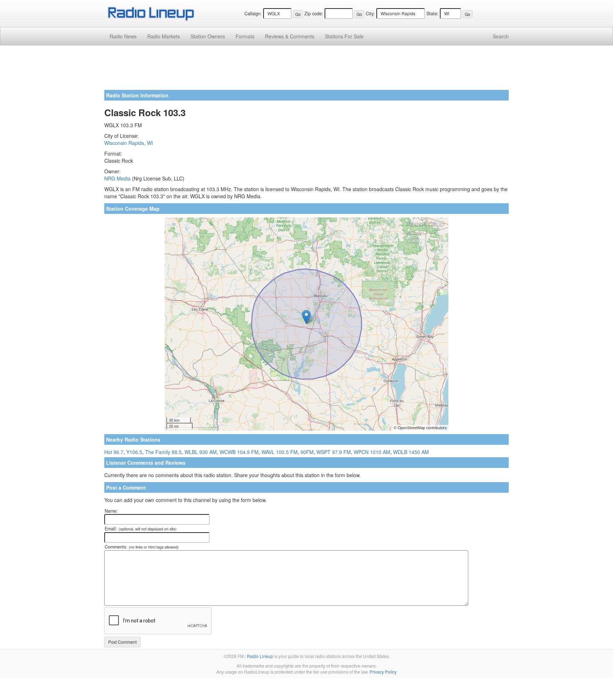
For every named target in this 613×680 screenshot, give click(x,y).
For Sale (344, 36)
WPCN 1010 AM (372, 451)
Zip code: (313, 13)
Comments (289, 36)
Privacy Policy (383, 672)
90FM (307, 451)
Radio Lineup (260, 656)
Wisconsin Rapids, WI (128, 142)
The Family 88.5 (163, 451)
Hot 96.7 (113, 451)
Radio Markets (163, 36)
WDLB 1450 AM (411, 451)
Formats (245, 36)
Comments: (142, 547)
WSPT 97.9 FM (333, 451)
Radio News (123, 36)
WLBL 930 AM (200, 451)
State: (432, 13)
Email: (141, 528)
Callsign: (253, 13)
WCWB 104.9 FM (239, 451)
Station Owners (207, 36)
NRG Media (117, 178)
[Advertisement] (306, 70)
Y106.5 (134, 451)
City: (370, 13)
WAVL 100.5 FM (279, 451)
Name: (111, 511)
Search (501, 36)
